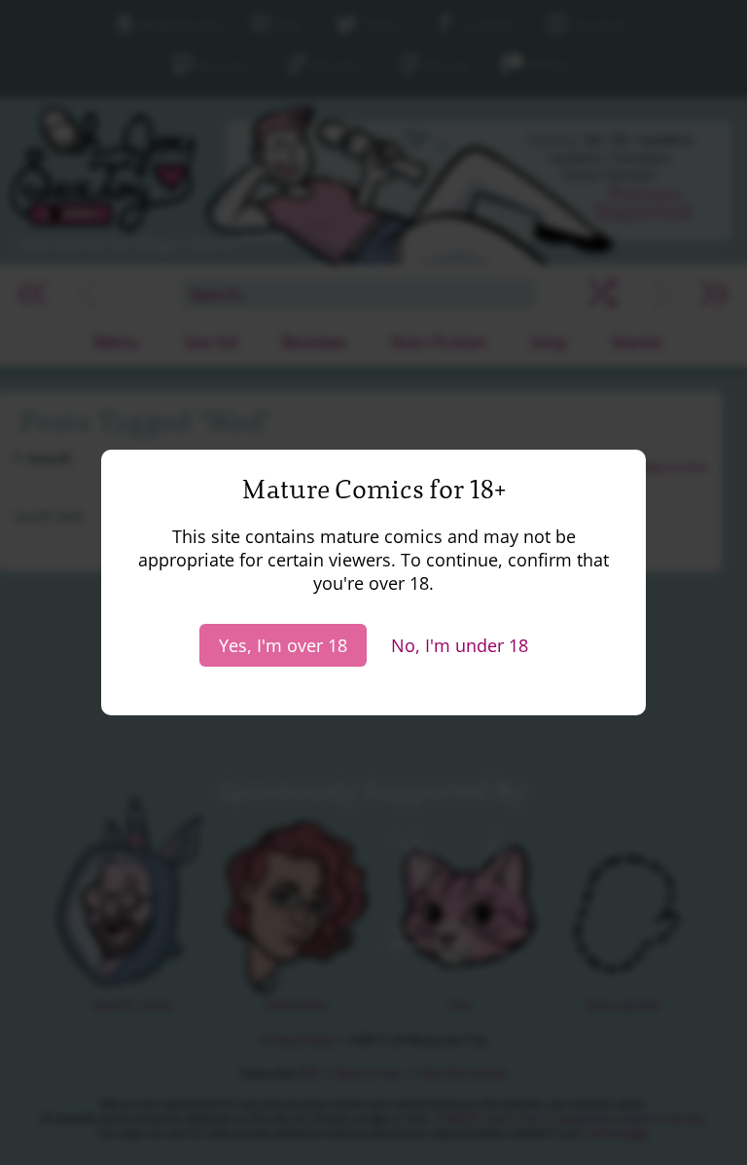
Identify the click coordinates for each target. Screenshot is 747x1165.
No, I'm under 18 (459, 645)
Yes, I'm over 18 (283, 645)
